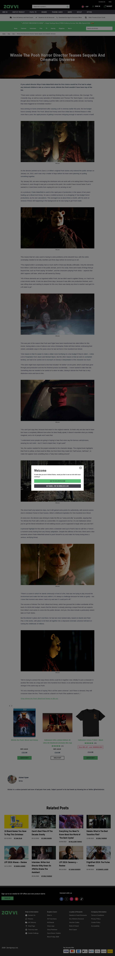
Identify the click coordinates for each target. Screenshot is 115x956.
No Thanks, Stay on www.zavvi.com (57, 486)
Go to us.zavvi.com (57, 481)
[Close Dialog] (80, 468)
